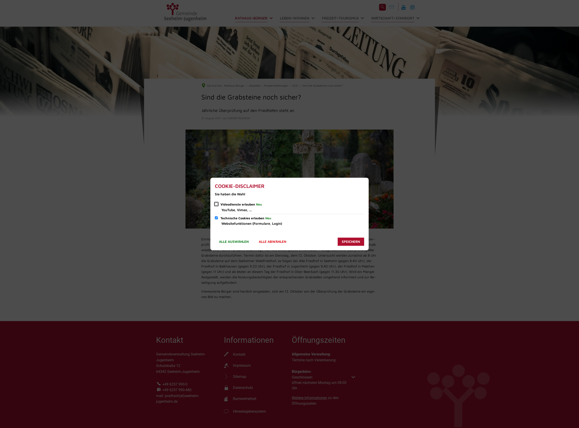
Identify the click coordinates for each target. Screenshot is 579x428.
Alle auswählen (234, 242)
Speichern (351, 242)
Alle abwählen (272, 242)
